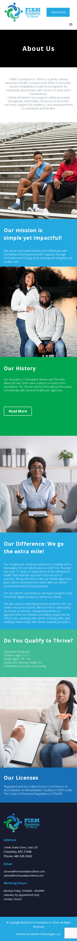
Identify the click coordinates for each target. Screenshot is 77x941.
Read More (18, 411)
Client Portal (58, 12)
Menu (70, 24)
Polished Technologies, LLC (45, 934)
